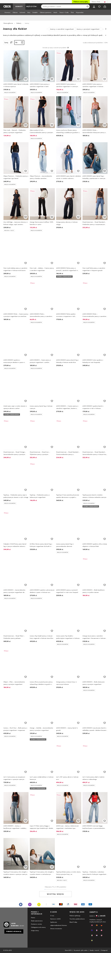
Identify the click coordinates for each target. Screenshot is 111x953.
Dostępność (104, 950)
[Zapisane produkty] (99, 6)
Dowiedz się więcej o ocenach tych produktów (55, 47)
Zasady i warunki (94, 950)
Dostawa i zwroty (36, 924)
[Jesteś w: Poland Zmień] (104, 1)
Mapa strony (35, 930)
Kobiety (18, 23)
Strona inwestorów (56, 929)
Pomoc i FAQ (96, 2)
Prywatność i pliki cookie (80, 950)
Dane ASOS (68, 950)
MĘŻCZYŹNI (31, 6)
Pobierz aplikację (75, 916)
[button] (92, 925)
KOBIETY (19, 6)
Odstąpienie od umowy (38, 927)
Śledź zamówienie (36, 921)
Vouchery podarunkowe (77, 919)
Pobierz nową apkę (81, 2)
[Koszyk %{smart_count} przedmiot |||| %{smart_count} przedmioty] (105, 6)
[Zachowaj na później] (25, 79)
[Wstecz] (47, 29)
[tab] (7, 12)
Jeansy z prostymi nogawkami (88, 29)
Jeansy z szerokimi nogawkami (62, 29)
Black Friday (73, 922)
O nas (52, 916)
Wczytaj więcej (55, 894)
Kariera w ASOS (55, 919)
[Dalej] (105, 29)
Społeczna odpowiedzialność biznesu (58, 923)
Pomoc (33, 918)
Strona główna (8, 23)
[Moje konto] (94, 6)
